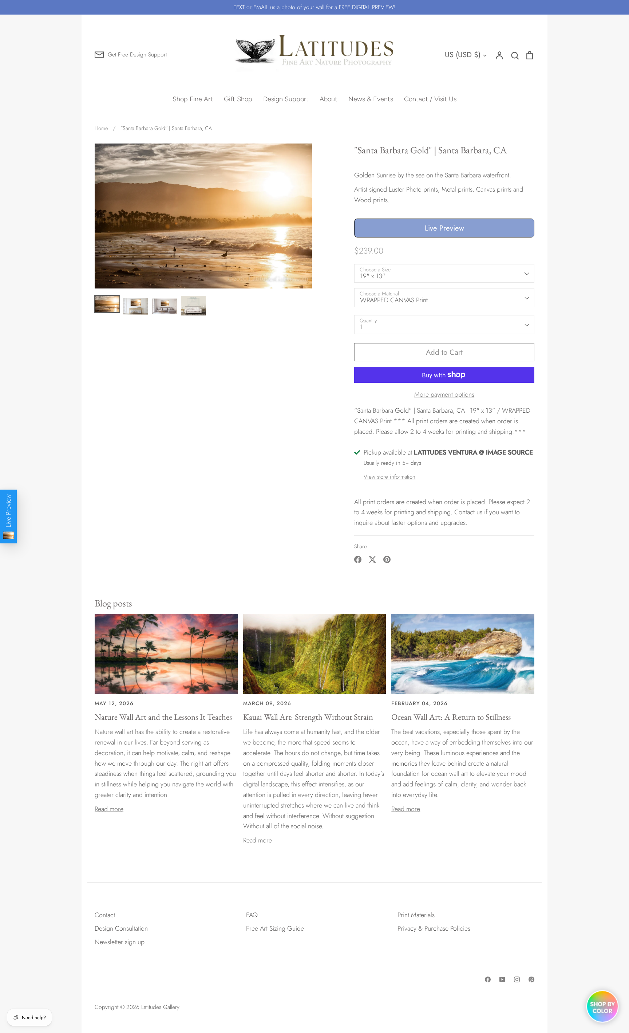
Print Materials (416, 915)
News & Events (370, 99)
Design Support (286, 99)
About (328, 99)
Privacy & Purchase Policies (433, 928)
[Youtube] (502, 979)
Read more (109, 809)
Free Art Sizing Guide (275, 928)
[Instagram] (517, 979)
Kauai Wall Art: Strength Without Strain (308, 716)
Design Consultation (121, 928)
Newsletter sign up (120, 942)
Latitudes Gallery (160, 1007)
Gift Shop (238, 99)
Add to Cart (444, 352)
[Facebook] (487, 979)
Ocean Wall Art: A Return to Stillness (451, 716)
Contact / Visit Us (430, 99)
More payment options (444, 394)
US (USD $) (462, 54)
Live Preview (444, 228)
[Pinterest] (531, 979)
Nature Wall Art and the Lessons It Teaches (163, 716)
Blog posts (113, 603)
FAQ (252, 915)
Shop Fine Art (193, 99)
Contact (105, 915)
